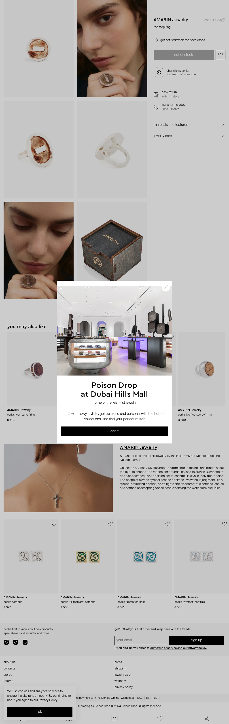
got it (114, 431)
